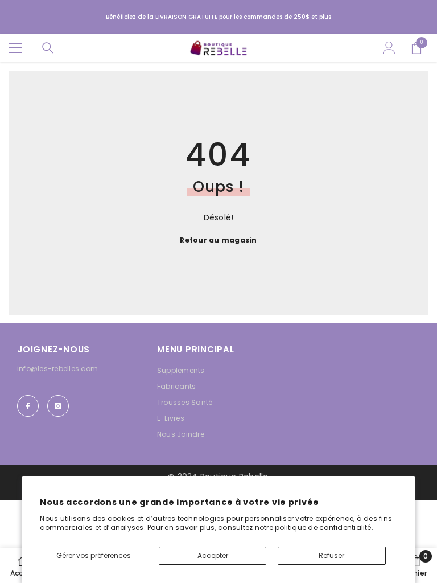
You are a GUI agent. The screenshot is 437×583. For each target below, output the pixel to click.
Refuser (331, 555)
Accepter (212, 555)
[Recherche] (48, 48)
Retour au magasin (218, 240)
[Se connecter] (389, 48)
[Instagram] (58, 406)
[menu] (15, 48)
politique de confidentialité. (324, 527)
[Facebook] (28, 406)
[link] (415, 565)
